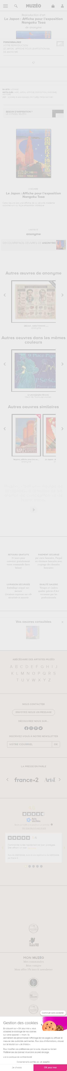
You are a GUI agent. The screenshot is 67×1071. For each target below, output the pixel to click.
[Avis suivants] (64, 848)
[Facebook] (26, 730)
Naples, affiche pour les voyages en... (26, 461)
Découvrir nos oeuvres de (29, 243)
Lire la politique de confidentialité (17, 1057)
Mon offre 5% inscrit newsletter (33, 969)
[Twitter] (40, 730)
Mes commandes (33, 962)
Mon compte (33, 966)
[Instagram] (31, 730)
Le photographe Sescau (38, 396)
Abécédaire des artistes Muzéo (34, 660)
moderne (50, 203)
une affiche (25, 203)
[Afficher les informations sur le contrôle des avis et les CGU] (51, 824)
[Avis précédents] (2, 848)
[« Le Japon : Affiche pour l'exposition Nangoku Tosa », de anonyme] (32, 632)
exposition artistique (34, 205)
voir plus (31, 848)
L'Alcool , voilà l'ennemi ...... (36, 327)
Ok (56, 744)
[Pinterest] (36, 730)
